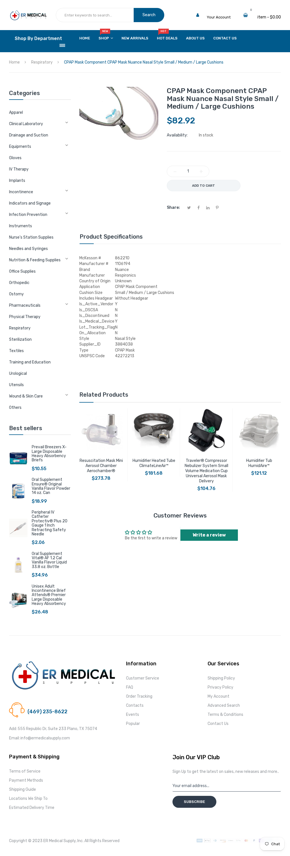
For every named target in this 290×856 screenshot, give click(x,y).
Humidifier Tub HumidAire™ (259, 463)
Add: (13, 728)
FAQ (129, 687)
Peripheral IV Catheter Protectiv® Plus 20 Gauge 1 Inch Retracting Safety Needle (49, 523)
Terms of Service (24, 771)
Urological (18, 373)
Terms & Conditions (225, 714)
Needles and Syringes (28, 248)
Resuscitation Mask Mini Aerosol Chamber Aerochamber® (101, 465)
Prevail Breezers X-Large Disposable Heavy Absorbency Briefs (49, 453)
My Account (218, 696)
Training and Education (30, 362)
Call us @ (35, 705)
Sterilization (20, 339)
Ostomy (16, 294)
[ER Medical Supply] (28, 12)
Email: (14, 738)
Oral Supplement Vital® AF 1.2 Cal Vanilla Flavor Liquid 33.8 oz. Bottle (49, 560)
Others (15, 407)
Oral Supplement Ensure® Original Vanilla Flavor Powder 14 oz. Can (51, 486)
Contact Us (218, 723)
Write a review (209, 535)
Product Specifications (111, 236)
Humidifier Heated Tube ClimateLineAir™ (154, 463)
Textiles (16, 350)
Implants (17, 180)
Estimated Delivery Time (31, 807)
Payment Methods (26, 780)
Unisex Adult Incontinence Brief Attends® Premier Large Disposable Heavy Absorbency (49, 595)
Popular (133, 723)
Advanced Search (224, 705)
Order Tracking (139, 696)
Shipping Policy (221, 678)
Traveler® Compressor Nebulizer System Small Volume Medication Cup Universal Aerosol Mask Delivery (206, 470)
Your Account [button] (219, 17)
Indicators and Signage (30, 203)
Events (132, 714)
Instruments (20, 226)
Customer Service (142, 678)
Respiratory (20, 328)
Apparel (16, 112)
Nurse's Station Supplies (31, 237)
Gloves (15, 157)
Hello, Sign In (218, 11)
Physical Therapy (24, 316)
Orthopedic (19, 282)
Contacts (135, 705)
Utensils (16, 384)
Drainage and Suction (28, 135)
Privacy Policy (220, 687)
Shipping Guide (22, 789)
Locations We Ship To (28, 798)
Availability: (177, 135)
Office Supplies (22, 271)
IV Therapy (19, 169)
